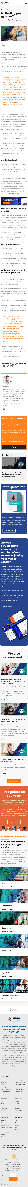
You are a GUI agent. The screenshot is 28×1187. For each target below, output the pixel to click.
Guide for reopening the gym (6, 1128)
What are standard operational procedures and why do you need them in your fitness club (13, 681)
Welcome (3, 20)
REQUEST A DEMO (7, 606)
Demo (16, 1120)
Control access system (6, 1089)
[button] (9, 479)
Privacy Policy (14, 1170)
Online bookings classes (20, 1080)
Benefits (17, 1101)
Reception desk (18, 1110)
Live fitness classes (19, 1087)
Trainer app (3, 1084)
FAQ (16, 1127)
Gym (2, 1101)
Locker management (19, 1089)
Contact (17, 1125)
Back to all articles (13, 781)
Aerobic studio (4, 1103)
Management (18, 1108)
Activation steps (4, 1139)
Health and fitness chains (6, 1113)
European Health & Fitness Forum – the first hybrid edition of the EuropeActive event (13, 474)
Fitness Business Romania (5, 1133)
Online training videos (20, 1084)
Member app (4, 1082)
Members (17, 1106)
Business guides (5, 1125)
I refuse (13, 1175)
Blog (9, 20)
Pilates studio (4, 1108)
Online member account (20, 1082)
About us (17, 1122)
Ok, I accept (13, 1179)
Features (3, 1080)
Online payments (5, 1087)
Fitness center (4, 1106)
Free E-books (4, 1120)
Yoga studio (4, 1110)
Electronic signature (5, 1091)
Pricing (16, 1094)
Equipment (3, 1136)
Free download (9, 530)
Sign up (14, 447)
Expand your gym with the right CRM (14, 487)
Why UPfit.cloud (18, 1103)
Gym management (19, 1091)
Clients (16, 1129)
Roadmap (17, 1132)
